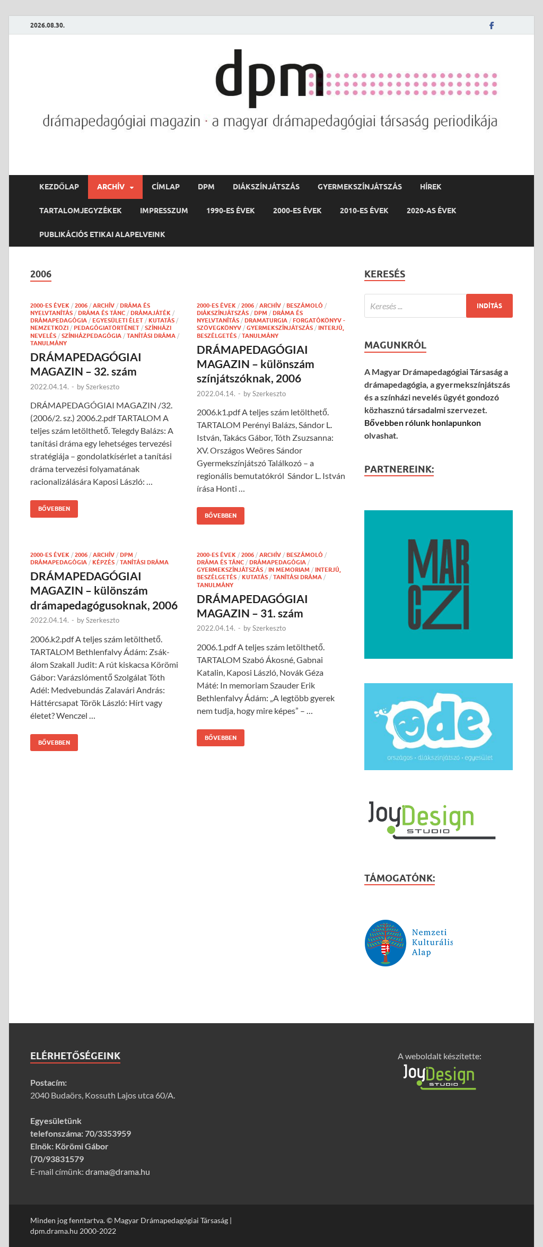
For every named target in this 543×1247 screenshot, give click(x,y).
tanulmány (48, 343)
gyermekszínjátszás (360, 186)
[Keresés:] (438, 306)
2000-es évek (297, 210)
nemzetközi (49, 328)
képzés (103, 562)
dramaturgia (265, 320)
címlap (166, 186)
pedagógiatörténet (106, 328)
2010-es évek (364, 210)
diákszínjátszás (266, 186)
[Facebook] (491, 25)
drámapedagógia (58, 320)
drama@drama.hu (117, 1171)
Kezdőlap (59, 186)
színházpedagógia (91, 335)
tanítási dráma (151, 335)
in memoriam (289, 569)
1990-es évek (230, 210)
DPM (206, 186)
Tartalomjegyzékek (80, 210)
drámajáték (150, 313)
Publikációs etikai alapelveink (102, 234)
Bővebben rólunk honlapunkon (422, 422)
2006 (81, 305)
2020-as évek (432, 210)
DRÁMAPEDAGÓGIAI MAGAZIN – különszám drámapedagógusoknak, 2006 (104, 590)
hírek (431, 186)
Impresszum (164, 210)
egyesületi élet (117, 320)
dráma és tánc (101, 313)
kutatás (161, 320)
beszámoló (304, 305)
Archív (111, 186)
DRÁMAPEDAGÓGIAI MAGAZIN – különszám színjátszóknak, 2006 (255, 364)
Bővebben (50, 506)
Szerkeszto (102, 386)
